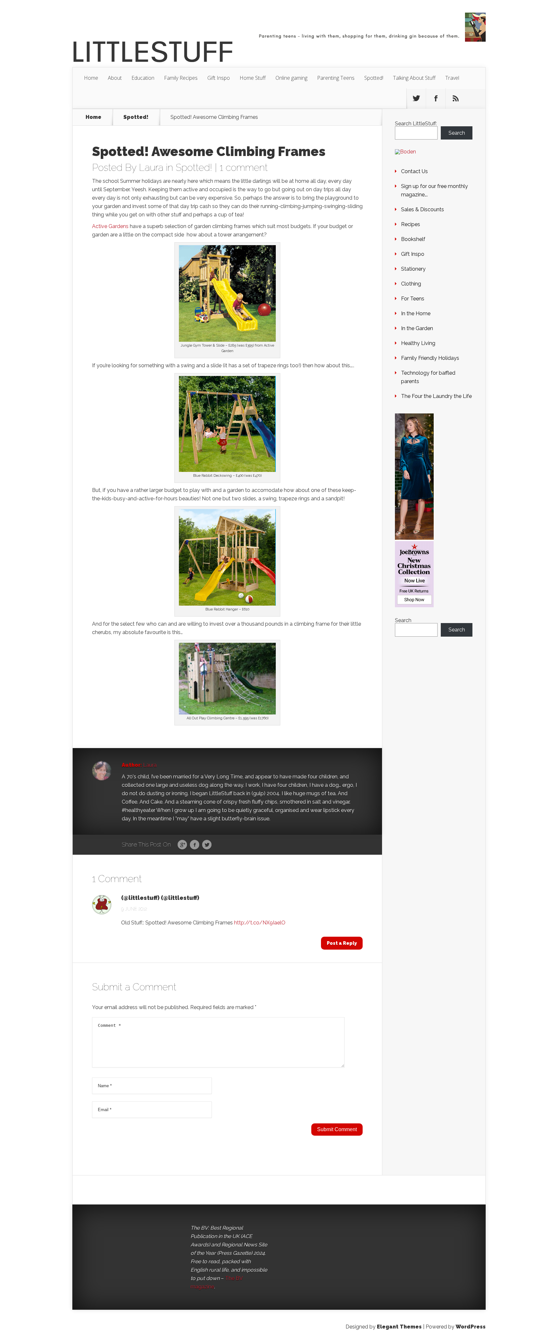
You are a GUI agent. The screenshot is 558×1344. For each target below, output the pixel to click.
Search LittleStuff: (416, 123)
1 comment (244, 167)
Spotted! (373, 77)
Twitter (207, 845)
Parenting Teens (336, 77)
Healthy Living (418, 343)
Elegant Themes (399, 1327)
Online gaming (291, 77)
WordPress (471, 1327)
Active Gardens (110, 226)
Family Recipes (181, 77)
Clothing (411, 284)
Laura (151, 167)
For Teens (412, 299)
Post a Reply (342, 943)
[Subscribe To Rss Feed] (455, 98)
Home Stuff (253, 77)
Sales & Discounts (422, 209)
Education (142, 77)
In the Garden (417, 328)
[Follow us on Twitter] (416, 98)
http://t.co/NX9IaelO (259, 923)
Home (91, 77)
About (115, 77)
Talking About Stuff (414, 77)
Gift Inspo (218, 77)
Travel (452, 77)
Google (182, 845)
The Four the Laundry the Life (436, 396)
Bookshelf (413, 239)
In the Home (415, 313)
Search (457, 133)
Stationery (413, 269)
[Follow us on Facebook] (436, 98)
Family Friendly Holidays (430, 358)
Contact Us (414, 171)
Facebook (195, 845)
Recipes (410, 224)
